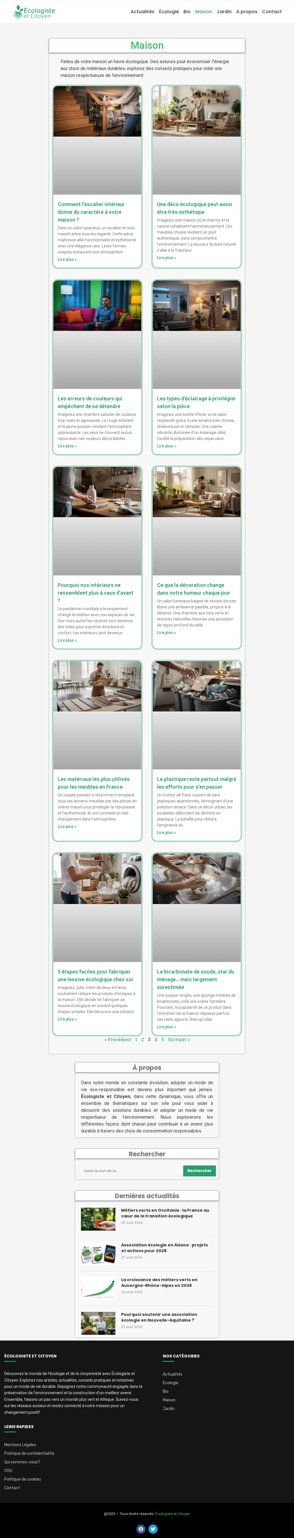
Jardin (224, 11)
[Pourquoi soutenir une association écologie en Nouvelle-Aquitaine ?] (98, 1323)
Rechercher (199, 1171)
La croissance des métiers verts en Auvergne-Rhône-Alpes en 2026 (159, 1282)
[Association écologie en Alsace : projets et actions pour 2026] (98, 1253)
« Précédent (118, 1039)
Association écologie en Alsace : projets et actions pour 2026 (164, 1248)
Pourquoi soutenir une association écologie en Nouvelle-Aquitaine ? (159, 1317)
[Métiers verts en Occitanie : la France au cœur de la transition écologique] (98, 1219)
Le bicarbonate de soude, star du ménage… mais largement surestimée (195, 979)
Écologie (169, 11)
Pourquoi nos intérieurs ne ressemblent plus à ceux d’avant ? (96, 593)
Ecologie (170, 1383)
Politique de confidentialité (29, 1454)
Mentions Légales (20, 1445)
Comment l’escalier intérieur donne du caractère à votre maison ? (91, 212)
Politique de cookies (22, 1479)
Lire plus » (67, 259)
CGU (8, 1471)
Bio (187, 11)
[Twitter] (153, 1529)
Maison (203, 11)
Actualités (142, 11)
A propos (247, 11)
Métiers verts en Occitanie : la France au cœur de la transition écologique (165, 1213)
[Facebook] (141, 1529)
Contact (272, 11)
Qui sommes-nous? (22, 1462)
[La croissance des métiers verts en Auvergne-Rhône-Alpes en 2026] (98, 1288)
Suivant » (178, 1039)
